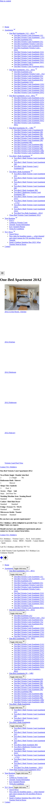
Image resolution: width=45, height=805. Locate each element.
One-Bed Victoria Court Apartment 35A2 (29, 118)
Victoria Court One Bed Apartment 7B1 (28, 136)
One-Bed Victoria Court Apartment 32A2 (29, 114)
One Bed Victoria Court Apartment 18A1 (29, 54)
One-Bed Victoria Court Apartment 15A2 (29, 86)
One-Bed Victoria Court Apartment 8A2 (28, 80)
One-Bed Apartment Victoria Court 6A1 (28, 44)
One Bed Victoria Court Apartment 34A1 (29, 62)
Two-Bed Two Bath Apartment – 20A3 (28, 213)
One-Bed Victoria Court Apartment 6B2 (28, 144)
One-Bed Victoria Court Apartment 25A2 (29, 102)
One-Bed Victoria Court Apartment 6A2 (28, 76)
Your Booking (10, 773)
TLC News (9, 787)
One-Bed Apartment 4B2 (23, 142)
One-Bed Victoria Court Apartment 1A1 (28, 35)
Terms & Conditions (16, 229)
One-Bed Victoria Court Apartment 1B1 (28, 132)
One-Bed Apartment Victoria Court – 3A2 (29, 74)
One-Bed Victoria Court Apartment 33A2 (29, 116)
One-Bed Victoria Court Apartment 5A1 (28, 42)
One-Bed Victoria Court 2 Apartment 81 (28, 130)
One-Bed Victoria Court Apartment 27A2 (29, 106)
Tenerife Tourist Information (19, 225)
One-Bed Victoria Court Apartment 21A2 (29, 98)
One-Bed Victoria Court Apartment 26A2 (29, 104)
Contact (7, 246)
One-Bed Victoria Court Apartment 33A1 (29, 60)
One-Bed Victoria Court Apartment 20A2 (29, 92)
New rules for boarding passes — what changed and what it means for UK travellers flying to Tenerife (26, 238)
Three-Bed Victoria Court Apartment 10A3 (25, 215)
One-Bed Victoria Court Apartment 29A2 (29, 110)
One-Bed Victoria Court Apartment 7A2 (28, 78)
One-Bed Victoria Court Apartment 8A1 (28, 46)
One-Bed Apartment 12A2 (23, 82)
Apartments (9, 568)
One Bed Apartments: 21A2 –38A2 (22, 638)
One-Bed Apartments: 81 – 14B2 (21, 673)
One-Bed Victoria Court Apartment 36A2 (29, 121)
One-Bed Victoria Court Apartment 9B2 (28, 149)
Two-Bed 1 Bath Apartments (19, 704)
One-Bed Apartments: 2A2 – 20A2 (22, 610)
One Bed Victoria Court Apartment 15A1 (29, 52)
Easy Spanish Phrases (17, 227)
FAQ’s (11, 220)
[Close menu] (1, 561)
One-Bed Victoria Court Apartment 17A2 (29, 88)
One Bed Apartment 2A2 (23, 72)
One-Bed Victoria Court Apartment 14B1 (29, 138)
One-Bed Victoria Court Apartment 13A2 (29, 84)
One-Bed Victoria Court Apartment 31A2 (29, 112)
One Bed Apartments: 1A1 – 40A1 (22, 571)
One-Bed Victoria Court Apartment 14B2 (29, 153)
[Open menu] (2, 273)
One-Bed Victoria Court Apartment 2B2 (28, 140)
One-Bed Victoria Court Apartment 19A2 (29, 90)
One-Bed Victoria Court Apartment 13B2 (29, 151)
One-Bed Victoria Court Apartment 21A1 (29, 56)
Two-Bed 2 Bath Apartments (19, 722)
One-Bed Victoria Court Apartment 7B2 (28, 147)
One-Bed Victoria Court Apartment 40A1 (29, 66)
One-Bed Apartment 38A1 (23, 64)
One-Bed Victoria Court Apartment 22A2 (29, 100)
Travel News (14, 234)
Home (7, 27)
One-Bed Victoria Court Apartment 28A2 (29, 108)
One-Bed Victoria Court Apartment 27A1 (29, 58)
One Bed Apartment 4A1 (23, 40)
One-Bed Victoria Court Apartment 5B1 (28, 134)
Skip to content (5, 1)
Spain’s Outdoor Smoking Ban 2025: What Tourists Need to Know (25, 243)
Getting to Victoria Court (18, 222)
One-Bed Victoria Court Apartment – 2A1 (29, 37)
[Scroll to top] (1, 559)
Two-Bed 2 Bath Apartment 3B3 (26, 190)
